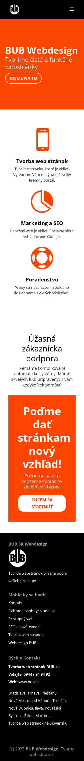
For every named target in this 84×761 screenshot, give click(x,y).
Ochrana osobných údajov (31, 610)
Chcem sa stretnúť (42, 503)
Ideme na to (23, 78)
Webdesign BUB (22, 642)
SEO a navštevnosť (24, 626)
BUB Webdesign (41, 50)
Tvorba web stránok (42, 160)
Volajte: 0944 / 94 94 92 (29, 674)
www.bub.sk (28, 681)
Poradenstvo (42, 279)
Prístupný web (21, 618)
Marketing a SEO (42, 222)
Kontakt (15, 602)
